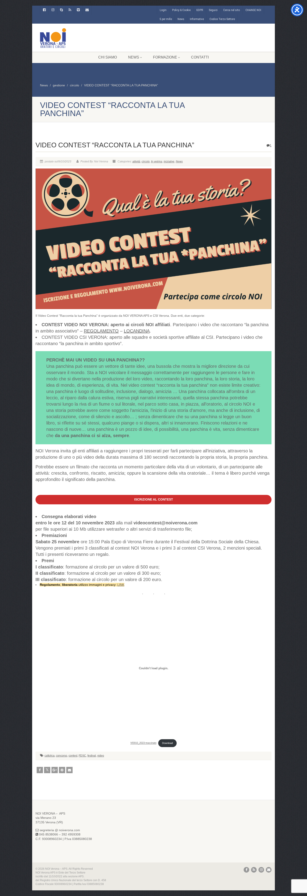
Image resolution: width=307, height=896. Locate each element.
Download (167, 743)
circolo (74, 85)
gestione (59, 85)
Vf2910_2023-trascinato (143, 743)
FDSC (82, 755)
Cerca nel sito (231, 10)
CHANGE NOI (253, 10)
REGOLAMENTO (101, 330)
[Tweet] (47, 770)
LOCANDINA (137, 330)
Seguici (213, 10)
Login (163, 10)
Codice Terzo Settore (222, 19)
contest (73, 755)
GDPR (199, 10)
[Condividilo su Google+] (54, 770)
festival (91, 755)
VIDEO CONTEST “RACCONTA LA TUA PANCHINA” (121, 85)
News (181, 19)
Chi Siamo (107, 57)
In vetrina (156, 161)
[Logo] (75, 38)
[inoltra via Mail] (69, 770)
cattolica (49, 755)
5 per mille (166, 19)
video (100, 755)
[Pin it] (62, 770)
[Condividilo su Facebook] (40, 770)
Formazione (165, 57)
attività (136, 161)
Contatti (200, 57)
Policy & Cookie (181, 10)
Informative (197, 19)
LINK (120, 584)
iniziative (169, 161)
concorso (61, 755)
